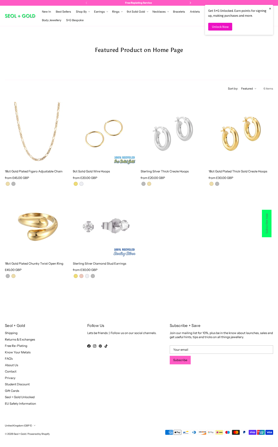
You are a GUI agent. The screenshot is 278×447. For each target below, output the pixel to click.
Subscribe (180, 360)
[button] (82, 11)
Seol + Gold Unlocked (20, 397)
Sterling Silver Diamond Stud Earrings (99, 263)
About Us (11, 365)
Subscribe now (267, 224)
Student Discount (17, 384)
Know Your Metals (18, 352)
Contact (10, 371)
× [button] (270, 8)
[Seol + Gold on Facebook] (89, 346)
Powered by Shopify (39, 433)
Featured (247, 88)
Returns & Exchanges (20, 339)
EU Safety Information (20, 403)
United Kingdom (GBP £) (18, 425)
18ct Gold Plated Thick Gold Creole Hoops (238, 171)
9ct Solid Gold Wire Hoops (91, 171)
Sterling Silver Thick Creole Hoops (165, 171)
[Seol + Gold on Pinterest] (100, 346)
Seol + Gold (20, 433)
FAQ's (9, 358)
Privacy (10, 378)
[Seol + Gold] (20, 16)
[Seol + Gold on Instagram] (94, 346)
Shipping (11, 333)
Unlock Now (220, 27)
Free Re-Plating (16, 346)
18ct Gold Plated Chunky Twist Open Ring (34, 263)
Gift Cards (12, 391)
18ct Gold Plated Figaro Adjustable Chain (33, 171)
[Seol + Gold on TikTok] (106, 346)
